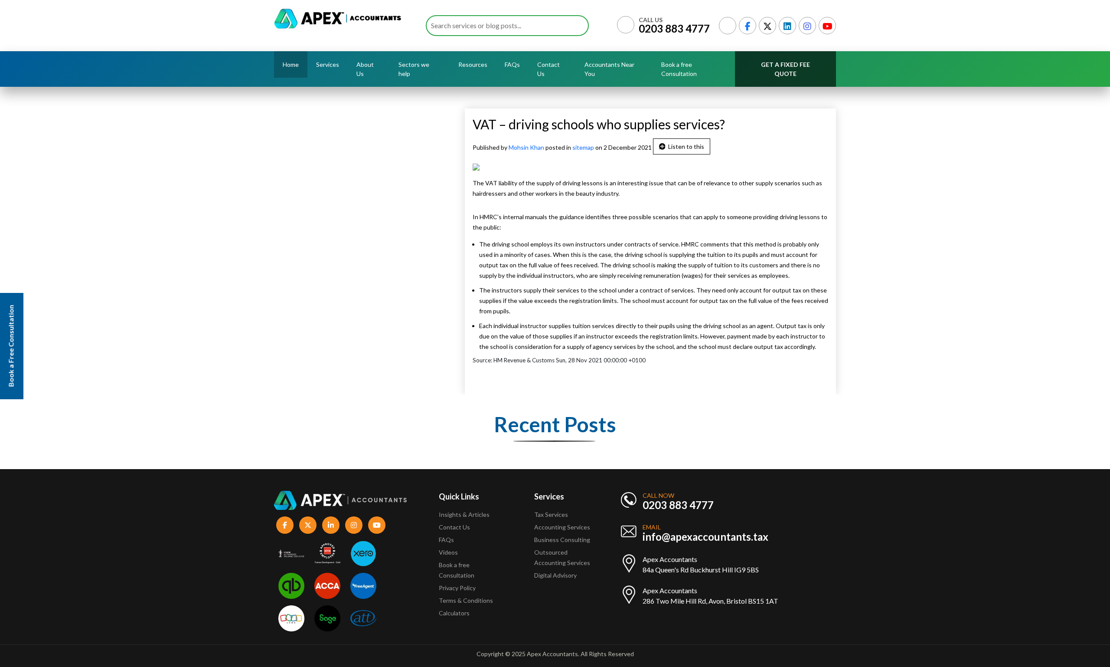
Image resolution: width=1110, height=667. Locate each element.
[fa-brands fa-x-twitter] (767, 25)
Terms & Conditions (466, 600)
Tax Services (551, 514)
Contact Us (548, 69)
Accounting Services (562, 527)
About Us (365, 69)
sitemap (583, 147)
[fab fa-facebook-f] (747, 25)
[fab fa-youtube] (827, 25)
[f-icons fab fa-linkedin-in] (331, 525)
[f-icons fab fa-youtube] (376, 525)
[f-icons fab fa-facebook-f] (285, 525)
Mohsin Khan (527, 147)
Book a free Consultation (679, 69)
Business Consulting (562, 539)
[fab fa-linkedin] (787, 25)
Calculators (454, 613)
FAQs (512, 64)
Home (291, 64)
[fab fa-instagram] (807, 25)
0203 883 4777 (674, 28)
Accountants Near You (609, 69)
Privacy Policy (457, 587)
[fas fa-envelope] (727, 25)
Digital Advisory (555, 575)
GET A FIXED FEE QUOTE (785, 69)
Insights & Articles (464, 514)
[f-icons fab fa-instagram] (353, 525)
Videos (448, 552)
